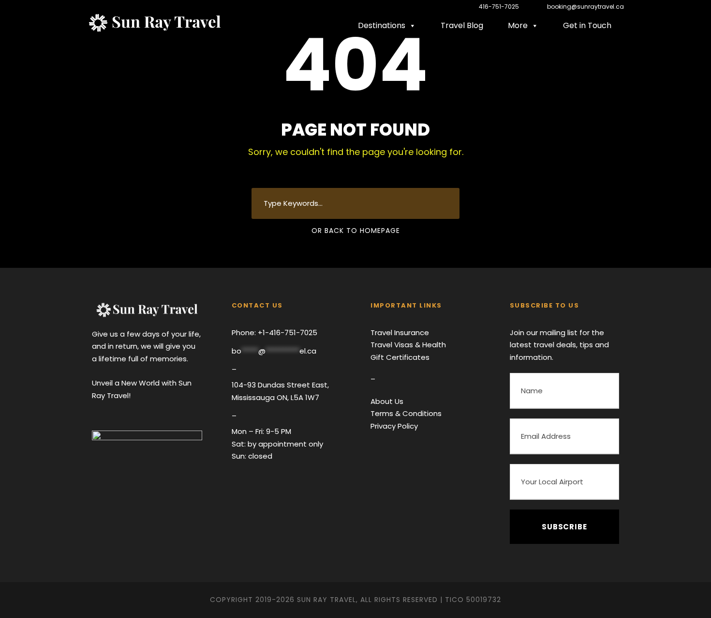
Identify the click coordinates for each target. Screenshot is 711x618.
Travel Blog (462, 26)
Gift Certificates (400, 357)
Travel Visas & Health (408, 345)
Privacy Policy (394, 426)
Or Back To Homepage (355, 230)
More (518, 26)
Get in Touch (587, 26)
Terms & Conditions (406, 413)
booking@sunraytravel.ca (585, 6)
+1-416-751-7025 (286, 332)
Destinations (381, 26)
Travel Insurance (399, 332)
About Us (386, 401)
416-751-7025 (499, 6)
